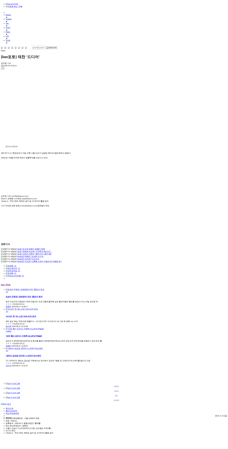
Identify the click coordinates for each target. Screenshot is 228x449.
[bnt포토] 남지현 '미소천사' (28, 259)
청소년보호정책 (12, 413)
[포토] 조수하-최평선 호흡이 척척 (31, 249)
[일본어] (9, 48)
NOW (8, 40)
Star (7, 23)
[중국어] (12, 48)
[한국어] (2, 48)
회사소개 (9, 408)
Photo (8, 32)
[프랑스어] (16, 48)
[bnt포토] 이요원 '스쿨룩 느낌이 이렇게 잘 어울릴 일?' (39, 261)
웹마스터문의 (11, 411)
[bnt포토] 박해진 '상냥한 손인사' (30, 256)
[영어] (5, 48)
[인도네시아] (26, 48)
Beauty (8, 15)
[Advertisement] (10, 107)
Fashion (9, 19)
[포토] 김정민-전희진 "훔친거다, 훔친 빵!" (34, 254)
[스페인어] (19, 48)
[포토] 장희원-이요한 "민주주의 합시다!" (34, 251)
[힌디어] (23, 48)
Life (7, 36)
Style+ (8, 28)
